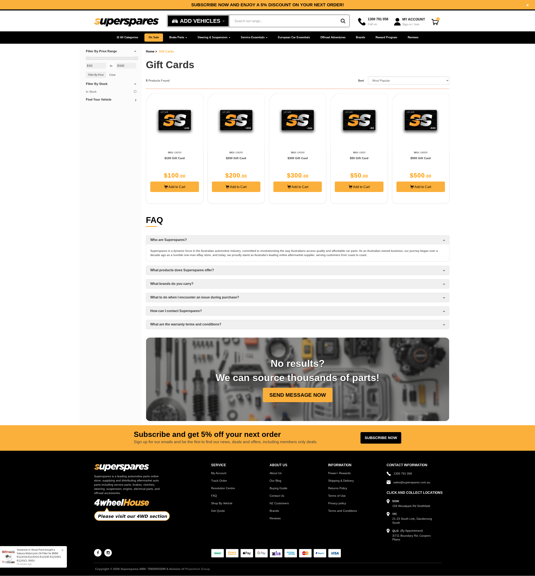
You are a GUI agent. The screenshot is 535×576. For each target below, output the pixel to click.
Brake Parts (177, 37)
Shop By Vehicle (221, 503)
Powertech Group (197, 569)
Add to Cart (176, 187)
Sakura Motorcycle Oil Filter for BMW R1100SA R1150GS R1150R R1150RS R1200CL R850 (39, 557)
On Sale (154, 37)
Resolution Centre (223, 488)
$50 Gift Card (359, 158)
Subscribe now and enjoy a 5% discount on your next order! (267, 4)
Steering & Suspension (212, 37)
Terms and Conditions (342, 510)
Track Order (219, 480)
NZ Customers (279, 503)
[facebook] (98, 553)
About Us (276, 473)
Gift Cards (166, 51)
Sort (361, 80)
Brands (360, 37)
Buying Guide (278, 488)
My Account (218, 473)
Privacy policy (337, 503)
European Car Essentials (294, 37)
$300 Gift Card (298, 158)
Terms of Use (337, 495)
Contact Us (277, 495)
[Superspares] (126, 21)
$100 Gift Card (174, 158)
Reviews (413, 37)
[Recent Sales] (9, 556)
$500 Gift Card (420, 158)
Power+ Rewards (339, 473)
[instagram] (108, 553)
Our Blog (275, 480)
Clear (112, 74)
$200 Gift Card (236, 158)
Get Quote (218, 510)
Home (150, 51)
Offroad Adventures (332, 37)
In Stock (91, 91)
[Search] (342, 21)
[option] (267, 4)
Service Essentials (253, 37)
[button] (127, 37)
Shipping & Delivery (341, 480)
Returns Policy (337, 488)
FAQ (214, 495)
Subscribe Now (381, 438)
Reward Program (386, 37)
